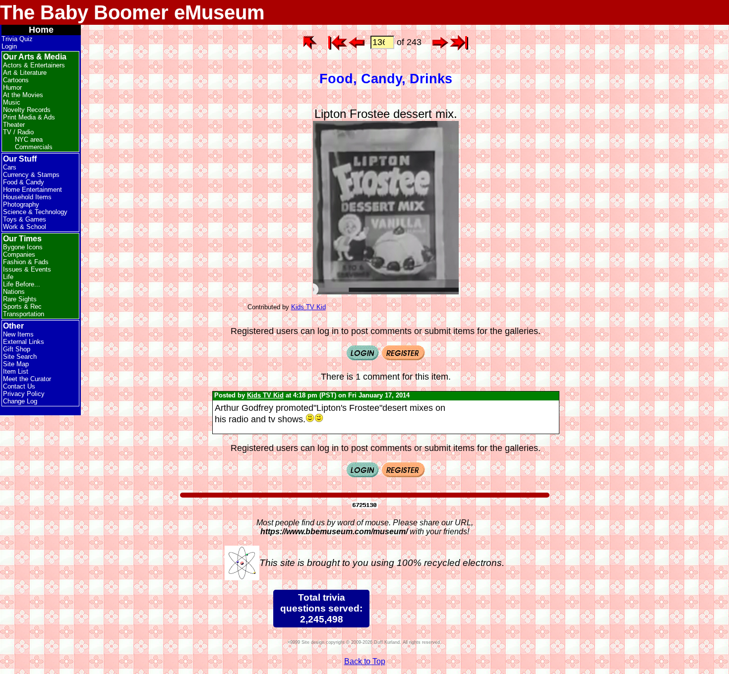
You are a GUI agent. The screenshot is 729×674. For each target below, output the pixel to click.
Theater (14, 124)
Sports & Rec (22, 306)
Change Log (20, 401)
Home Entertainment (32, 189)
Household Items (27, 197)
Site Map (16, 364)
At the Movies (23, 95)
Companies (19, 254)
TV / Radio (18, 132)
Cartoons (16, 80)
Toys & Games (24, 219)
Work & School (24, 226)
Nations (14, 291)
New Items (18, 334)
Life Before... (21, 284)
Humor (12, 87)
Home (41, 30)
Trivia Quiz (17, 39)
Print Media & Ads (29, 117)
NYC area (29, 139)
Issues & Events (27, 269)
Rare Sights (20, 299)
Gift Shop (16, 349)
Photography (21, 204)
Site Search (20, 356)
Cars (9, 167)
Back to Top (364, 661)
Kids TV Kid (308, 307)
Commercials (34, 147)
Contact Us (19, 386)
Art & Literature (25, 72)
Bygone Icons (23, 247)
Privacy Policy (24, 393)
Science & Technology (35, 212)
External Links (23, 341)
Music (11, 102)
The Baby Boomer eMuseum (132, 12)
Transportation (23, 314)
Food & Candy (23, 182)
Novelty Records (27, 109)
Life (8, 277)
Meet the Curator (27, 379)
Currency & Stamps (31, 174)
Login (9, 46)
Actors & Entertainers (34, 65)
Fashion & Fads (26, 262)
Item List (15, 371)
